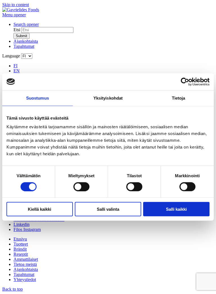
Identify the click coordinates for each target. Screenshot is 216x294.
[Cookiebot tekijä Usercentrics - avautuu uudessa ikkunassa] (185, 81)
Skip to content (15, 4)
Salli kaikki (176, 209)
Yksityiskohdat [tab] (108, 97)
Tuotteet (21, 244)
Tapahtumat (24, 46)
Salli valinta (108, 209)
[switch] (81, 186)
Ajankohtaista (26, 41)
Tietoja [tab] (178, 97)
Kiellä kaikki (39, 209)
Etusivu (20, 239)
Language (11, 55)
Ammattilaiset (26, 259)
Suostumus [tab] (37, 97)
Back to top (12, 289)
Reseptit (21, 254)
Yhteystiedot (25, 279)
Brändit (20, 249)
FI (15, 65)
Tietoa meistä (25, 264)
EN (17, 70)
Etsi (17, 29)
